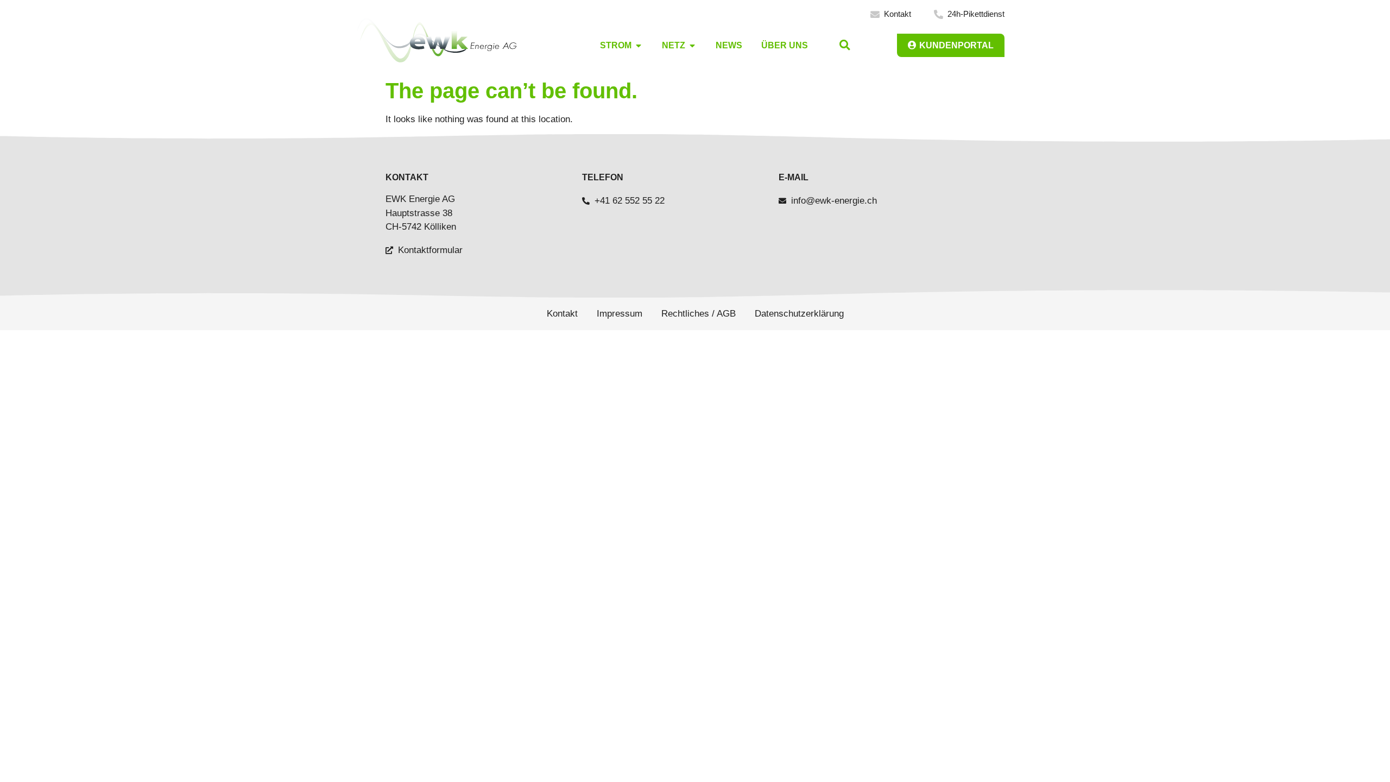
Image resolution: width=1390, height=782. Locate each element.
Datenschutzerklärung (799, 313)
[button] (845, 45)
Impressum (619, 313)
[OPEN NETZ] (692, 45)
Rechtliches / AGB (698, 313)
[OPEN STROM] (638, 45)
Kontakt (562, 313)
